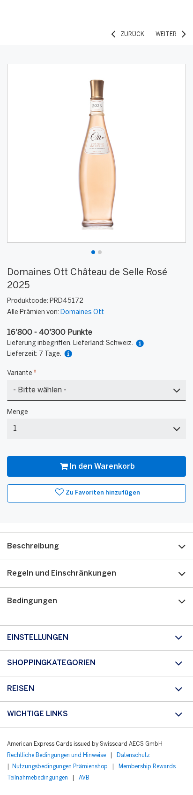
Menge (17, 412)
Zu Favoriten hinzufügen (103, 493)
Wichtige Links (37, 714)
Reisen (20, 688)
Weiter (166, 34)
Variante (22, 373)
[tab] (96, 546)
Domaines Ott (82, 312)
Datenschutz (133, 755)
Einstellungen (37, 637)
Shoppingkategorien (51, 663)
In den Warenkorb (102, 466)
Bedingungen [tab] (32, 601)
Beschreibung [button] (33, 546)
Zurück (132, 34)
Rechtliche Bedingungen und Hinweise (56, 755)
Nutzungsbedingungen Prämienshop (60, 766)
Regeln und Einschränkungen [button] (61, 573)
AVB (84, 777)
